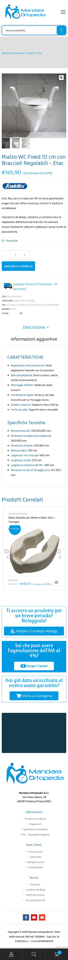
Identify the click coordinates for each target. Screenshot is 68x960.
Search (34, 954)
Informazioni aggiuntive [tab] (34, 339)
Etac (13, 309)
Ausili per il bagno (24, 300)
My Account (11, 954)
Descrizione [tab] (34, 327)
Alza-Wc (11, 305)
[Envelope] (42, 917)
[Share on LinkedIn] (16, 313)
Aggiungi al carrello (18, 266)
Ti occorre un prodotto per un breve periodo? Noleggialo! (34, 615)
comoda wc (23, 305)
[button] (61, 77)
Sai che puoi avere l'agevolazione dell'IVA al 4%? (34, 650)
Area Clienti (34, 844)
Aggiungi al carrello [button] (56, 582)
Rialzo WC (36, 305)
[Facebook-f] (26, 917)
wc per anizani (51, 305)
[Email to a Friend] (21, 313)
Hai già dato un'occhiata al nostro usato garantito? (34, 683)
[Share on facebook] (12, 313)
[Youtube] (34, 917)
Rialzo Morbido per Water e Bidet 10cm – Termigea (32, 519)
